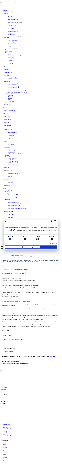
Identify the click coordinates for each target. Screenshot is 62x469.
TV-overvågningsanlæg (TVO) (13, 77)
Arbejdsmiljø (7, 147)
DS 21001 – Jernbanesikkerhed (13, 43)
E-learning (5, 442)
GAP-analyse (10, 54)
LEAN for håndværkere (12, 57)
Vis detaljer (52, 243)
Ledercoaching (10, 64)
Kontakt (6, 114)
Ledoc (4, 107)
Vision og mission (8, 119)
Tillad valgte (31, 247)
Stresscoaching (10, 63)
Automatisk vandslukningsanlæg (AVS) (14, 89)
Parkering (7, 116)
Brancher (4, 188)
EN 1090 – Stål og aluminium (13, 48)
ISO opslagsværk (8, 125)
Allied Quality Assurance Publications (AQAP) (16, 22)
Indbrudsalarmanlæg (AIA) (12, 78)
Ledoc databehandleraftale (7, 428)
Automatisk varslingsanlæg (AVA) (13, 84)
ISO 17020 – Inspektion (12, 42)
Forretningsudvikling (9, 52)
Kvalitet (6, 13)
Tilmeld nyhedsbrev (6, 424)
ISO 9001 (9, 20)
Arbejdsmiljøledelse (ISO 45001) (13, 31)
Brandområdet (7, 81)
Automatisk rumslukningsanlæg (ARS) (14, 86)
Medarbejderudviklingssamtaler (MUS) (14, 55)
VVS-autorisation (11, 96)
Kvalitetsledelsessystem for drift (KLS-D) (15, 19)
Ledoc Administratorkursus (10, 110)
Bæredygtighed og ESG (9, 11)
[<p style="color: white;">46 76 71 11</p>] (2, 406)
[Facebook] (2, 464)
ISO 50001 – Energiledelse (12, 40)
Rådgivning (5, 10)
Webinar (4, 444)
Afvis (13, 247)
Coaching (7, 61)
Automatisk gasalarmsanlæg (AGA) (14, 87)
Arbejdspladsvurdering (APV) (13, 150)
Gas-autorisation (10, 98)
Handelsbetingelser (6, 425)
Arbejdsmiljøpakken (11, 34)
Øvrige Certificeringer (9, 39)
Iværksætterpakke (11, 17)
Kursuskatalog (7, 185)
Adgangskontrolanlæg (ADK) (13, 80)
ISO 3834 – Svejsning (11, 46)
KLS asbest (10, 16)
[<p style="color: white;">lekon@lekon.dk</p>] (2, 413)
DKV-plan (7, 37)
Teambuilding (10, 58)
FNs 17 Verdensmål (11, 28)
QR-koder (7, 111)
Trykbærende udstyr (8, 104)
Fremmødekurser (6, 445)
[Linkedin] (5, 464)
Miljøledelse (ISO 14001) (12, 25)
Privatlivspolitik (5, 427)
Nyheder (4, 105)
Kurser (4, 66)
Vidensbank (7, 122)
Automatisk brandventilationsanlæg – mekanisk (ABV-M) (17, 90)
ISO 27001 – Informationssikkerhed (14, 45)
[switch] (24, 239)
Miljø (6, 23)
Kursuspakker (7, 69)
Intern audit (7, 49)
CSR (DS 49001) (11, 144)
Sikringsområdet (8, 75)
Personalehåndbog (11, 60)
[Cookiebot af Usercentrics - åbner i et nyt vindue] (52, 221)
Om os (4, 113)
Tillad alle (49, 247)
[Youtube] (8, 464)
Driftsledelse (7, 191)
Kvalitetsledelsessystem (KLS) (13, 14)
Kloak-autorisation (11, 99)
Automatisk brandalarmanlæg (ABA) (14, 83)
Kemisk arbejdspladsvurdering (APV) (14, 36)
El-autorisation (10, 95)
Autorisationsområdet (9, 93)
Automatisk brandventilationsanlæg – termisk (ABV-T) (17, 92)
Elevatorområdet (8, 102)
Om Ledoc (7, 108)
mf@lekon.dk (52, 356)
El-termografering (8, 72)
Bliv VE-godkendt (11, 101)
